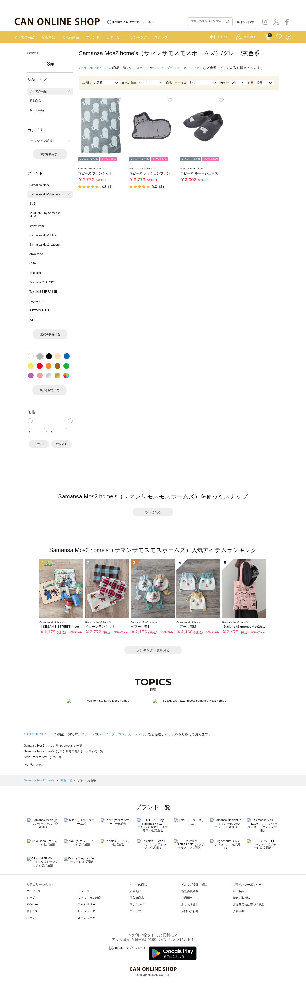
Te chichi (35, 272)
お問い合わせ (189, 911)
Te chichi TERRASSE (43, 291)
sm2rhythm (36, 226)
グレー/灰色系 (87, 780)
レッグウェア (86, 911)
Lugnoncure (37, 301)
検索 (227, 21)
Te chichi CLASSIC (41, 282)
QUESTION (288, 37)
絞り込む (61, 444)
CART (268, 36)
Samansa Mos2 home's (44, 194)
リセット (39, 444)
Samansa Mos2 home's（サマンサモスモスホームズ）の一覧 (63, 751)
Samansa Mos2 (39, 185)
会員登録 (249, 37)
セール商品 (36, 110)
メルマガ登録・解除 (194, 884)
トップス (32, 898)
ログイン (223, 37)
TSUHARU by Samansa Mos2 (44, 214)
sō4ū (32, 263)
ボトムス (32, 911)
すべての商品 (24, 37)
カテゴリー (115, 37)
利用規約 (238, 891)
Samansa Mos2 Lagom (44, 244)
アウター (32, 904)
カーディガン (193, 68)
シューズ (83, 891)
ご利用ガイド (189, 898)
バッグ (30, 918)
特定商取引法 (241, 898)
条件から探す (245, 22)
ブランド (92, 37)
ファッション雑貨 (89, 898)
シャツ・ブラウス (166, 68)
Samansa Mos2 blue (42, 235)
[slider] (30, 420)
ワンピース (33, 891)
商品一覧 (66, 780)
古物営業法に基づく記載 (248, 904)
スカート (143, 68)
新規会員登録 (189, 891)
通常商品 (35, 100)
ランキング (139, 37)
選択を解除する (50, 154)
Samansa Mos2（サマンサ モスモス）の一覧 (53, 745)
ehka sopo (36, 254)
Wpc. (32, 320)
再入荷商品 (70, 37)
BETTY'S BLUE (39, 310)
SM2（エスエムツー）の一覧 (42, 757)
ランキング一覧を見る (153, 650)
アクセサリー (86, 904)
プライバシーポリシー (247, 884)
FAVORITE (279, 37)
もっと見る (153, 512)
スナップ (161, 37)
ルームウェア (86, 918)
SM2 (32, 203)
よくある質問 (189, 904)
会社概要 (238, 911)
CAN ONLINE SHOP (94, 68)
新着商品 (48, 37)
